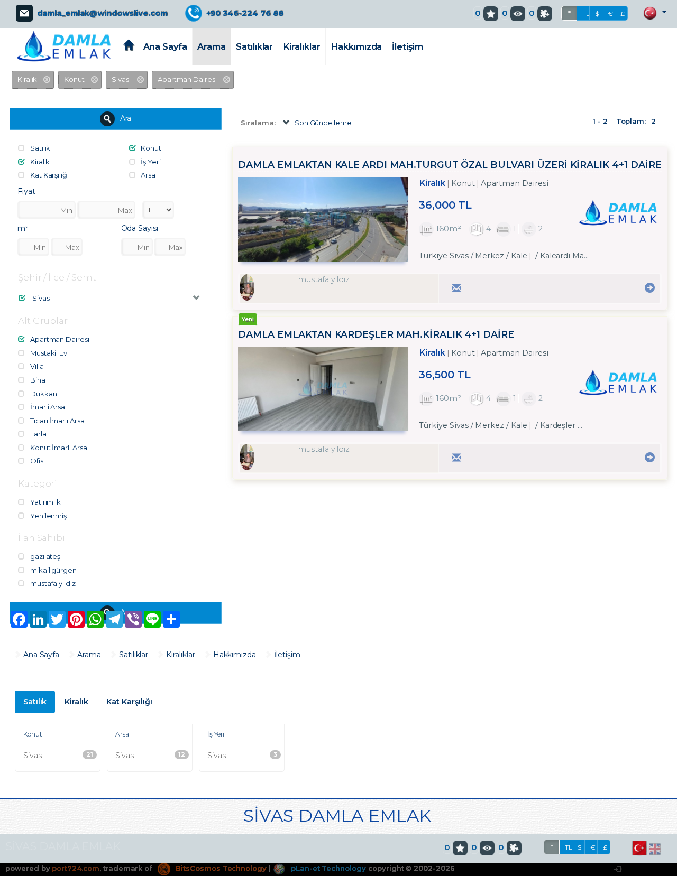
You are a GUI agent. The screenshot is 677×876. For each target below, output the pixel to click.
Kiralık (76, 701)
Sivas (58, 755)
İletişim (407, 46)
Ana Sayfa (165, 46)
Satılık (35, 701)
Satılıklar (254, 46)
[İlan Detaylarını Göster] (648, 287)
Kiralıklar (302, 46)
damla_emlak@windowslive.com (102, 13)
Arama (211, 46)
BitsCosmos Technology (220, 868)
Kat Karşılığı (129, 701)
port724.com (75, 868)
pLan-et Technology (327, 868)
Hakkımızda (356, 46)
